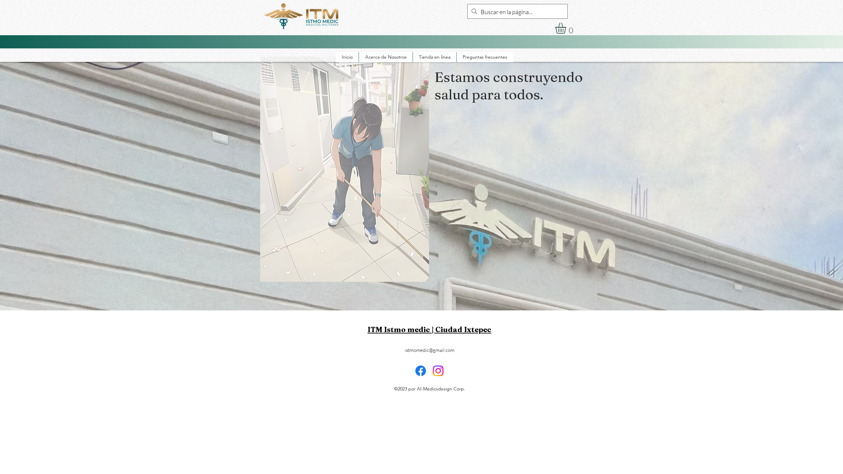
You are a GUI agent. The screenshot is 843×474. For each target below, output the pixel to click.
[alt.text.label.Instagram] (704, 24)
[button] (567, 28)
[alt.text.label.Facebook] (695, 24)
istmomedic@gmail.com (429, 350)
